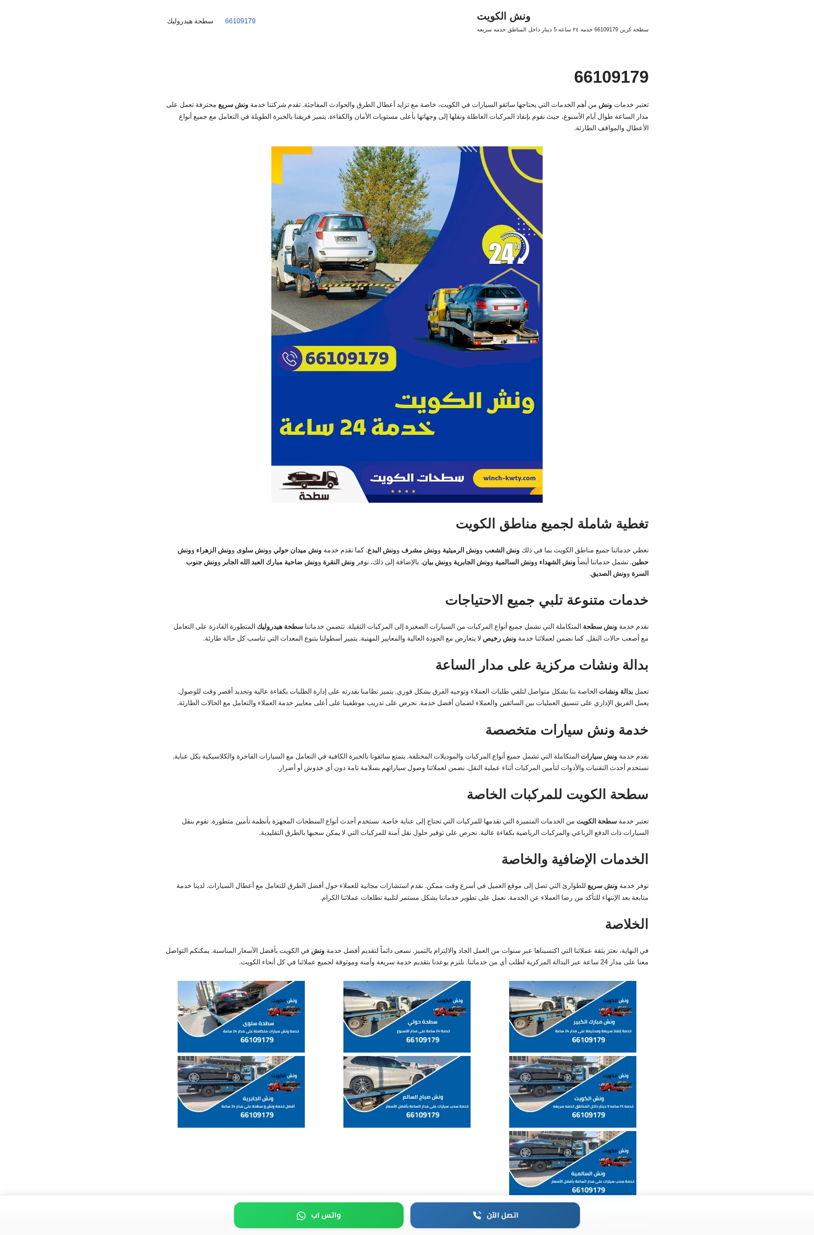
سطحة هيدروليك (190, 21)
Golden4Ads (630, 1224)
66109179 (240, 21)
